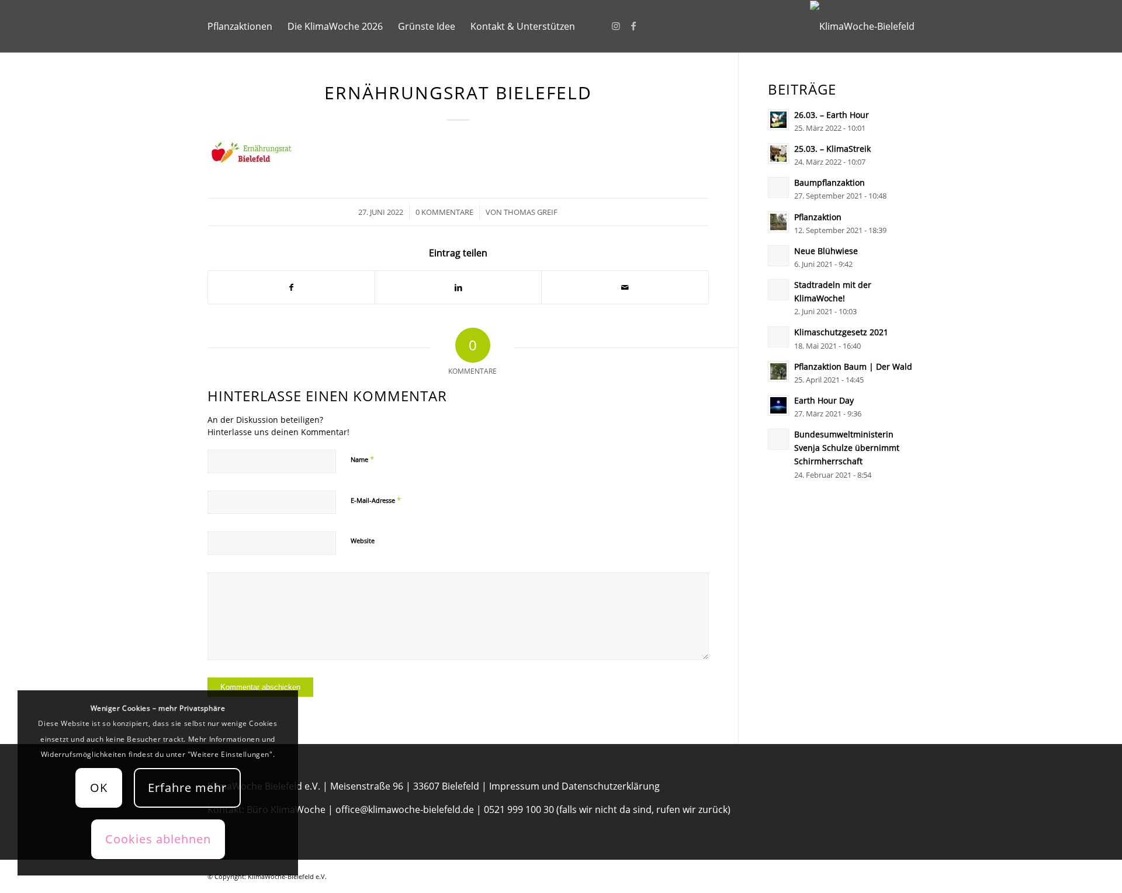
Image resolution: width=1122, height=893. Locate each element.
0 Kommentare (444, 212)
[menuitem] (240, 26)
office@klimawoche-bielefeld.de (404, 809)
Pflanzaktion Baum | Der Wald (853, 366)
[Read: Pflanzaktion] (778, 221)
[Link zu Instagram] (616, 25)
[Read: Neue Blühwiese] (778, 255)
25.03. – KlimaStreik (832, 148)
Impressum (514, 786)
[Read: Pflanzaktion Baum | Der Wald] (778, 371)
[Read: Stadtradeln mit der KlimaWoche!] (778, 289)
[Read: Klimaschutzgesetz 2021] (778, 337)
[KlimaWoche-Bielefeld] (862, 26)
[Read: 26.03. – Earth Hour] (778, 119)
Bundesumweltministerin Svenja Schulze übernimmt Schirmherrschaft (846, 448)
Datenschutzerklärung (611, 786)
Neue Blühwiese (826, 250)
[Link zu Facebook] (633, 25)
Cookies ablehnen (158, 839)
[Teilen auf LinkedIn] (458, 287)
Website (363, 540)
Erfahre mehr (187, 787)
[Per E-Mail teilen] (625, 287)
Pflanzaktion (818, 217)
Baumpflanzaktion (829, 182)
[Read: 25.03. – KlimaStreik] (778, 153)
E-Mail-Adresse (376, 500)
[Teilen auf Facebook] (291, 287)
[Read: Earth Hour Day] (778, 405)
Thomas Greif (530, 212)
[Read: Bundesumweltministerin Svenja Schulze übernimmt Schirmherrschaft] (778, 439)
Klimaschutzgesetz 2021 (841, 332)
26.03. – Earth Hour (831, 114)
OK (99, 787)
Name (362, 459)
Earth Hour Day (824, 400)
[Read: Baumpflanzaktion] (778, 187)
